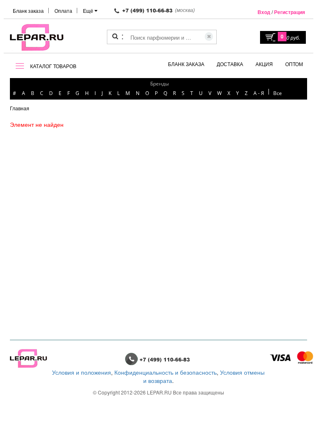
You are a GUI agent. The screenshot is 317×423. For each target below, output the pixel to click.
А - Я (258, 93)
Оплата (63, 10)
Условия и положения (81, 372)
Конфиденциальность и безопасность (165, 372)
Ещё (89, 10)
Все (277, 93)
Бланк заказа (28, 10)
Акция (264, 63)
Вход (264, 12)
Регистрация (289, 12)
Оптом (294, 63)
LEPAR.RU (159, 392)
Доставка (230, 63)
